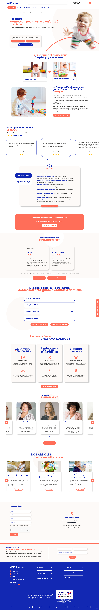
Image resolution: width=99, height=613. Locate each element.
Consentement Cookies (18, 579)
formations (12, 7)
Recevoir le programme (18, 41)
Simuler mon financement (25, 44)
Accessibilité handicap (73, 607)
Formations (40, 567)
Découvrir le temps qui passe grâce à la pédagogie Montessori (48, 476)
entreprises (27, 7)
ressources (42, 7)
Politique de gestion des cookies (41, 607)
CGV (51, 607)
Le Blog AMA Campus (69, 578)
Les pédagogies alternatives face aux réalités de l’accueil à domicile (18, 476)
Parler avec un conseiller (33, 41)
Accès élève (85, 2)
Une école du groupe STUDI (15, 607)
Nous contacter (39, 278)
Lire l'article (18, 489)
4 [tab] (51, 159)
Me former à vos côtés (49, 386)
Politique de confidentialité (60, 607)
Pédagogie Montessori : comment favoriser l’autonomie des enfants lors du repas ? (81, 476)
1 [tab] (47, 159)
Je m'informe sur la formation (61, 115)
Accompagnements (42, 578)
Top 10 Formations (42, 573)
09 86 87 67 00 (72, 523)
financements (35, 7)
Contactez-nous (49, 443)
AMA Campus (67, 567)
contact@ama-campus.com (19, 573)
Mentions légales (28, 607)
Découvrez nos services (49, 225)
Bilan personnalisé (69, 573)
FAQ (13, 576)
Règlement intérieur (85, 607)
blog (48, 7)
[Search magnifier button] (28, 3)
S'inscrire (72, 557)
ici (40, 556)
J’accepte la (21, 525)
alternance (19, 7)
